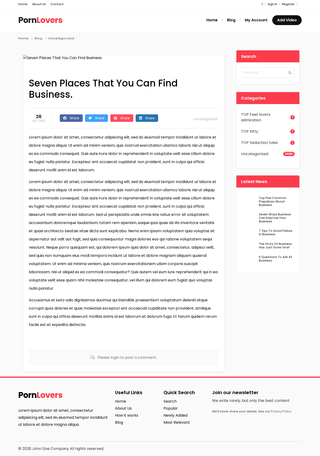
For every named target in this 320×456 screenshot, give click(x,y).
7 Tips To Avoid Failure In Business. (275, 232)
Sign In (272, 4)
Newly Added (175, 415)
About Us (39, 4)
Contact (57, 4)
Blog (38, 38)
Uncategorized (61, 38)
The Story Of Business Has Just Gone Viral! (275, 245)
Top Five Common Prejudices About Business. (273, 201)
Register (288, 4)
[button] (262, 4)
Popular (171, 408)
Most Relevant (177, 422)
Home (22, 4)
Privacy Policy (281, 411)
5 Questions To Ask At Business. (275, 258)
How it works (126, 415)
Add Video (287, 20)
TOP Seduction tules (259, 142)
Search (170, 401)
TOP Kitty (249, 131)
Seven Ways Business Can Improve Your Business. (275, 218)
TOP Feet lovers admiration (255, 117)
